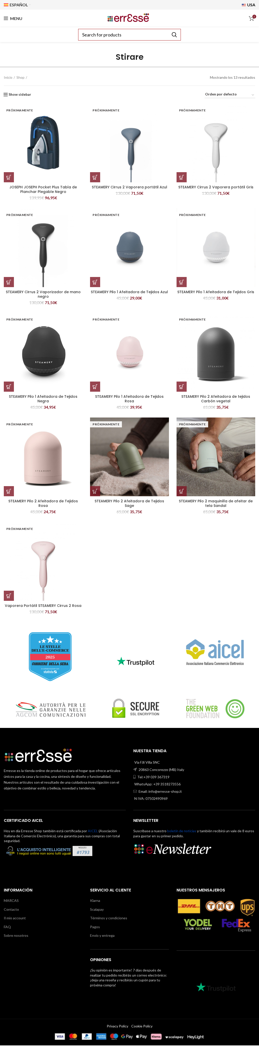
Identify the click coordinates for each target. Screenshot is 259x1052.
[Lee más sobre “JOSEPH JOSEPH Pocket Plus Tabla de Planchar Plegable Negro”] (9, 177)
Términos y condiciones (108, 918)
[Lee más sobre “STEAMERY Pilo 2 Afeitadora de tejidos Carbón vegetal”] (182, 387)
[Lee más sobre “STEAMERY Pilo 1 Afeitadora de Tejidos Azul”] (95, 282)
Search (174, 35)
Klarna (95, 900)
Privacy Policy (117, 1026)
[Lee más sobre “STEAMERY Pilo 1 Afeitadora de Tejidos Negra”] (9, 387)
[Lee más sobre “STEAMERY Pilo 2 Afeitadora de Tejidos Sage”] (95, 491)
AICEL (93, 831)
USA (250, 4)
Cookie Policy (142, 1026)
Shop (20, 77)
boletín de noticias (181, 831)
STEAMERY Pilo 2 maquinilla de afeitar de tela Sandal (216, 503)
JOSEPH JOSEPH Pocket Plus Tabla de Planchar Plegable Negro (43, 189)
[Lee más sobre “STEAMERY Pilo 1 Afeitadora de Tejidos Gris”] (182, 282)
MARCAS (11, 900)
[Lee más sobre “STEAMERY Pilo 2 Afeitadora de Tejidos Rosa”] (9, 491)
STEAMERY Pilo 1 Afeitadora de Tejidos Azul (129, 291)
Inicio (8, 77)
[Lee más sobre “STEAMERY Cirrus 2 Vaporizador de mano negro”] (9, 282)
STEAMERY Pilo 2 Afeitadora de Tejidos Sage (129, 503)
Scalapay (97, 909)
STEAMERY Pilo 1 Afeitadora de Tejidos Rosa (129, 399)
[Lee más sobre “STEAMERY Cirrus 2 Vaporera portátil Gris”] (182, 177)
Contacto (11, 909)
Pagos (95, 927)
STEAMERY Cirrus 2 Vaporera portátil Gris (215, 187)
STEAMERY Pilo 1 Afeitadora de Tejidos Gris (215, 291)
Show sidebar (20, 94)
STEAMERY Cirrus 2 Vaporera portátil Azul (129, 187)
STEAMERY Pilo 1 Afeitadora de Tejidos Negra (43, 399)
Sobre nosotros (16, 935)
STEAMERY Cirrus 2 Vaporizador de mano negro (43, 294)
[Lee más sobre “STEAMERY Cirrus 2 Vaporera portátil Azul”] (95, 177)
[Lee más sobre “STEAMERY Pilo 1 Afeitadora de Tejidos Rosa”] (95, 387)
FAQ (7, 927)
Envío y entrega (102, 935)
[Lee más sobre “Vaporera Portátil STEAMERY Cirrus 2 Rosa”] (9, 596)
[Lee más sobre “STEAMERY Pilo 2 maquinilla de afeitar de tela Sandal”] (182, 491)
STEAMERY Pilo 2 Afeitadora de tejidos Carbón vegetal (215, 399)
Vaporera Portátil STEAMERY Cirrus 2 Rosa (43, 605)
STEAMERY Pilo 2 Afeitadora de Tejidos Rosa (43, 503)
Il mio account (15, 918)
